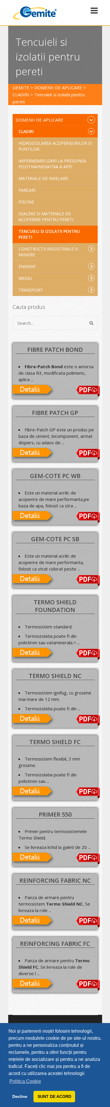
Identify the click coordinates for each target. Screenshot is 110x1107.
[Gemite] (35, 18)
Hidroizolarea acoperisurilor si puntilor (55, 146)
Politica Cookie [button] (25, 1081)
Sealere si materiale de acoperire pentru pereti (45, 216)
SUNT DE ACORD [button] (54, 1096)
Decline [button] (19, 1096)
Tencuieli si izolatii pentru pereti (49, 234)
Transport (30, 290)
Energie (26, 266)
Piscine (26, 202)
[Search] (91, 323)
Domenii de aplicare (39, 120)
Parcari (26, 190)
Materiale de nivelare (43, 178)
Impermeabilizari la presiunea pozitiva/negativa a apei (52, 163)
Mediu (25, 278)
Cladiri (26, 131)
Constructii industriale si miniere (48, 252)
